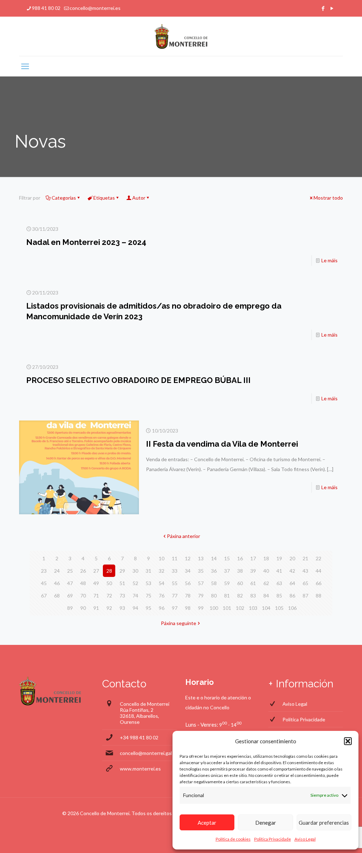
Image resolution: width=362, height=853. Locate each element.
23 (44, 571)
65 (305, 583)
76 (161, 595)
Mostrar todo (328, 198)
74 (135, 595)
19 (279, 558)
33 (174, 571)
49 (96, 583)
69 (70, 595)
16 (240, 558)
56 (188, 583)
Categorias (64, 198)
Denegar (265, 822)
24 (57, 571)
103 (253, 608)
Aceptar (207, 822)
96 (161, 608)
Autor (138, 198)
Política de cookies (233, 839)
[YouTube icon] (331, 8)
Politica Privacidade (272, 839)
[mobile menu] (25, 66)
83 (253, 595)
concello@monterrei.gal (146, 753)
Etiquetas (104, 198)
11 (174, 558)
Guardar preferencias (324, 822)
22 (318, 558)
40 (266, 571)
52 (135, 583)
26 (83, 571)
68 (57, 595)
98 (188, 608)
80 (214, 595)
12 (188, 558)
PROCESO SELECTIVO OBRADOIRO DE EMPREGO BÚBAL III (138, 380)
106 (292, 608)
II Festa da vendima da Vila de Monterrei (222, 443)
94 (135, 608)
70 (83, 595)
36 (214, 571)
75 (148, 595)
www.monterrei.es (140, 769)
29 (122, 571)
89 (70, 608)
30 (135, 571)
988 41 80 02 (46, 8)
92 (109, 608)
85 (279, 595)
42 (292, 571)
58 (214, 583)
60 (240, 583)
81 (227, 595)
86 (292, 595)
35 (201, 571)
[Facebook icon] (323, 8)
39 (253, 571)
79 (201, 595)
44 (318, 571)
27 (96, 571)
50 (109, 583)
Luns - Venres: (201, 724)
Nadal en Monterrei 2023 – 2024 (86, 242)
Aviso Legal (305, 839)
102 (240, 608)
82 (240, 595)
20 (292, 558)
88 (318, 595)
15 (227, 558)
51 (122, 583)
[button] (347, 741)
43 (305, 571)
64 (292, 583)
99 (201, 608)
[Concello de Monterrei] (181, 36)
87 (305, 595)
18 (266, 558)
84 (266, 595)
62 (266, 583)
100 (214, 608)
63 (279, 583)
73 (122, 595)
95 (148, 608)
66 (318, 583)
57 (201, 583)
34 (188, 571)
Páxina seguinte (178, 623)
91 (96, 608)
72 (109, 595)
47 (70, 583)
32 (161, 571)
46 (57, 583)
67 (44, 595)
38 (240, 571)
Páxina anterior (183, 536)
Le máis (329, 260)
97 (174, 608)
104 (266, 608)
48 (83, 583)
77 (174, 595)
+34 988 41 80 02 (139, 737)
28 (109, 571)
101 (227, 608)
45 (44, 583)
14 (214, 558)
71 (96, 595)
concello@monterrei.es (95, 8)
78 (188, 595)
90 (83, 608)
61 (253, 583)
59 (227, 583)
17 (253, 558)
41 (279, 571)
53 (148, 583)
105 (279, 608)
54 (161, 583)
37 (227, 571)
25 (70, 571)
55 (174, 583)
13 (201, 558)
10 (161, 558)
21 (305, 558)
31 (148, 571)
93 (122, 608)
